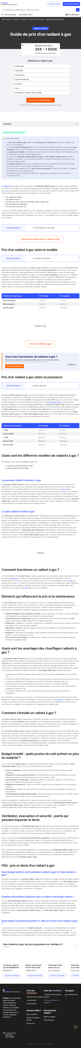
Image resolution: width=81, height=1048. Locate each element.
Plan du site (31, 1023)
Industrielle (19, 71)
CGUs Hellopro (49, 1020)
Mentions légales (49, 1017)
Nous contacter (32, 1014)
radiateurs (60, 700)
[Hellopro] (3, 19)
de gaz (25, 588)
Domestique (19, 66)
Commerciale (19, 75)
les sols (70, 581)
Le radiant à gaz (8, 186)
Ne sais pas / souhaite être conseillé (28, 93)
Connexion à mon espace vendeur (52, 996)
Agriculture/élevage (22, 79)
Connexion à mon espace (35, 997)
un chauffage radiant (54, 402)
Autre (17, 88)
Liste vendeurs (32, 1003)
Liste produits (31, 1000)
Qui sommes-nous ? (25, 14)
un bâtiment (14, 578)
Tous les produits (10, 14)
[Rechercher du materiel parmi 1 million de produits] (78, 10)
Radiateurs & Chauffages (37, 19)
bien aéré (65, 489)
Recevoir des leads (14, 366)
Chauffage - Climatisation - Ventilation (16, 19)
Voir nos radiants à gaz (40, 344)
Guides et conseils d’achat (33, 1019)
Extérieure (18, 84)
